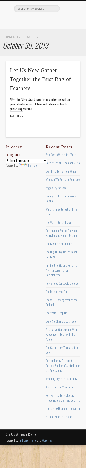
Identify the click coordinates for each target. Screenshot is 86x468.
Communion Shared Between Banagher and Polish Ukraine (62, 233)
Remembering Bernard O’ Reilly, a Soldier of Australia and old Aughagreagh (63, 365)
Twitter (33, 20)
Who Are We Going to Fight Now (63, 179)
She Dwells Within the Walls (61, 154)
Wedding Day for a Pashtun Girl (62, 378)
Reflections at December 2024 (63, 163)
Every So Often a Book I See (61, 321)
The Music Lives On (56, 291)
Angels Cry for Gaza (56, 187)
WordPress (47, 440)
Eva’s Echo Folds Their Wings (61, 171)
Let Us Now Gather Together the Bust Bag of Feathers (40, 79)
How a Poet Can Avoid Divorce (62, 283)
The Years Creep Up (56, 313)
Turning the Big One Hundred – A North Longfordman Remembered (62, 270)
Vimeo (51, 20)
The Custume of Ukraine (59, 243)
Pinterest (42, 20)
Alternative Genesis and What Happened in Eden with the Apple (62, 334)
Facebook (23, 20)
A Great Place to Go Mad (59, 416)
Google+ (61, 20)
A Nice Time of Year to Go (60, 387)
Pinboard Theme (27, 440)
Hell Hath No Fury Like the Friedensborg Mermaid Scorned (63, 397)
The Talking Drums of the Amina (63, 408)
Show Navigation (69, 41)
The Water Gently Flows (58, 222)
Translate (33, 165)
